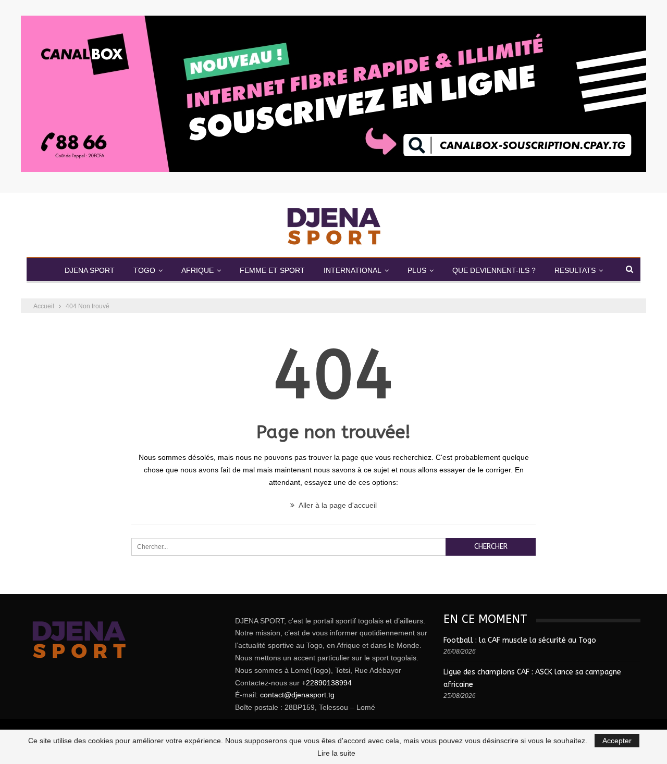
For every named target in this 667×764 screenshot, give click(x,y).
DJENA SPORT (90, 270)
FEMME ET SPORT (272, 270)
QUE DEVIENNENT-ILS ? (494, 270)
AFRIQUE (197, 270)
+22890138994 (327, 683)
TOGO (144, 270)
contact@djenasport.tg (297, 695)
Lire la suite (336, 753)
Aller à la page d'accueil (337, 505)
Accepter (617, 740)
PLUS (416, 270)
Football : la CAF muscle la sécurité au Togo (519, 640)
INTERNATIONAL (352, 270)
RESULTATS (575, 270)
